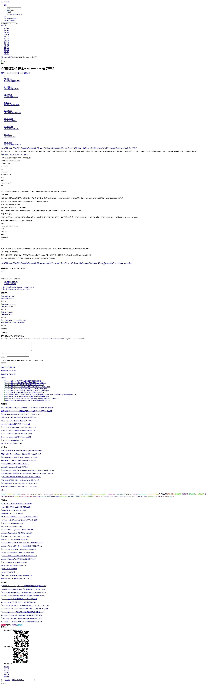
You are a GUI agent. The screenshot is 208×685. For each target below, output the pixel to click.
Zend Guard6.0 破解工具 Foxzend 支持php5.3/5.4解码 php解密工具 (19, 520)
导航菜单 (3, 25)
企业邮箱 (82, 148)
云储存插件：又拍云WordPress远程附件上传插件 (14, 539)
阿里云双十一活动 (58, 494)
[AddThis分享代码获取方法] (9, 569)
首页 (2, 57)
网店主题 (6, 38)
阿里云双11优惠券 (142, 494)
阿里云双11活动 (127, 494)
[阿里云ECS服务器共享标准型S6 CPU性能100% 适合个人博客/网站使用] (21, 451)
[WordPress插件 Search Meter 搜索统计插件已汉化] (15, 464)
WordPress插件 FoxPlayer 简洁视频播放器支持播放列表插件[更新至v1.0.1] (21, 615)
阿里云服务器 (10, 494)
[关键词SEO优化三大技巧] (8, 304)
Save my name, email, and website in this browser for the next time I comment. (23, 360)
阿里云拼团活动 (17, 494)
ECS (170, 496)
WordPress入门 (98, 496)
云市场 (113, 148)
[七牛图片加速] (39, 680)
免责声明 (6, 674)
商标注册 (126, 148)
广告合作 (6, 672)
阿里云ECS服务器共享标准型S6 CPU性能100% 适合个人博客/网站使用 (21, 454)
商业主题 (7, 680)
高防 (100, 148)
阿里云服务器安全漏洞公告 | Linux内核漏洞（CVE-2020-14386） (19, 486)
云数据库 (26, 148)
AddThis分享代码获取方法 (8, 572)
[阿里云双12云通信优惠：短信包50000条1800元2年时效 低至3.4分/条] (21, 477)
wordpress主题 (142, 496)
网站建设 (185, 494)
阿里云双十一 (104, 494)
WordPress (159, 496)
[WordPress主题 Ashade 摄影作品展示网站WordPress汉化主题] (18, 549)
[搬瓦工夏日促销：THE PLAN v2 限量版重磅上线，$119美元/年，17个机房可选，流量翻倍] (27, 407)
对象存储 (52, 148)
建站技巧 (11, 496)
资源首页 (6, 28)
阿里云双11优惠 (150, 494)
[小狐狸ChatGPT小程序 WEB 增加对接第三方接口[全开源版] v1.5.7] (20, 414)
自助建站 (178, 494)
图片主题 (6, 36)
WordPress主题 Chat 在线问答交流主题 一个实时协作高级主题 (18, 602)
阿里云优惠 (162, 494)
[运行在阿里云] (30, 680)
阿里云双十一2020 (96, 494)
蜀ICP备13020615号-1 (18, 680)
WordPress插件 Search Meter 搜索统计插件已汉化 (14, 467)
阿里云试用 (3, 494)
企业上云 (8, 625)
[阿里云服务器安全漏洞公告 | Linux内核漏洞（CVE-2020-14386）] (20, 483)
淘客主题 (6, 42)
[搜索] (16, 23)
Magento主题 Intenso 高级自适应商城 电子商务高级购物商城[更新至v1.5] (21, 621)
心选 (119, 148)
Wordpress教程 (45, 496)
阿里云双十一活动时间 (26, 494)
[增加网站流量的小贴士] (8, 296)
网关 (67, 148)
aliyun (172, 496)
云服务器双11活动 (23, 496)
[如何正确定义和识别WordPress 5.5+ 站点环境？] (15, 154)
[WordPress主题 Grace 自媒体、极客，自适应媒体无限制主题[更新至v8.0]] (22, 543)
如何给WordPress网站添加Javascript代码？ (15, 289)
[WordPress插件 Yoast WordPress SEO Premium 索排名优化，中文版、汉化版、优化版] (25, 605)
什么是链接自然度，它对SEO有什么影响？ (13, 322)
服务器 (197, 494)
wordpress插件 (63, 496)
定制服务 (6, 54)
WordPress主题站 (5, 1)
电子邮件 (4, 357)
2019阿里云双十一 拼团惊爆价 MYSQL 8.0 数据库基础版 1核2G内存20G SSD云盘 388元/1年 (27, 473)
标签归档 (6, 669)
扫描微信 (6, 20)
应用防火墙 (91, 148)
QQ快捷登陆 (10, 14)
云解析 (74, 148)
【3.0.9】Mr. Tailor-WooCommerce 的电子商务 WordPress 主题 (18, 430)
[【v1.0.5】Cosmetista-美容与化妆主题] (12, 440)
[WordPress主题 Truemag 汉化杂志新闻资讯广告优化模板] (17, 530)
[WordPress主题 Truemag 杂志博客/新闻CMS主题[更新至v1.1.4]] (19, 556)
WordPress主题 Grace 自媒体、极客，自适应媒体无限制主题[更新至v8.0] (21, 546)
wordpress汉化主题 (36, 496)
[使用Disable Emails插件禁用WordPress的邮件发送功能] (16, 575)
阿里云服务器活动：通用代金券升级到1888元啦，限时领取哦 (18, 460)
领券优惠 (3, 625)
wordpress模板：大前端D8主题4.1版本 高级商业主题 (15, 507)
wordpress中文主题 (152, 496)
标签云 (3, 490)
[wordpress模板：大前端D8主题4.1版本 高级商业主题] (16, 503)
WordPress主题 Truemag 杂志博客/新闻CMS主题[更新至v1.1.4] (18, 559)
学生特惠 (19, 625)
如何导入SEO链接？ (6, 314)
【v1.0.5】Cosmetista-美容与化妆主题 (11, 443)
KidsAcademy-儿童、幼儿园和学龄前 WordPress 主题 (15, 424)
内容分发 (43, 148)
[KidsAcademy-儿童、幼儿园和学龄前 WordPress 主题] (16, 420)
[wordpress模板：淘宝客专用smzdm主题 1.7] (13, 510)
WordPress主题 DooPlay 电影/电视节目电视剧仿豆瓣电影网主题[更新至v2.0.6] (22, 595)
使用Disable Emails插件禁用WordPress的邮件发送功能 (16, 578)
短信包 (106, 148)
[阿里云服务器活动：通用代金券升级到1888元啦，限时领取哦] (19, 457)
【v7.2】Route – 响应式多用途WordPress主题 (13, 565)
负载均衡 (60, 148)
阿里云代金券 (170, 494)
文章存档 (6, 667)
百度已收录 (27, 73)
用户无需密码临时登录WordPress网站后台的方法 (17, 287)
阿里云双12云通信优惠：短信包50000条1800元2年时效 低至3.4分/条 (20, 480)
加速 (42, 263)
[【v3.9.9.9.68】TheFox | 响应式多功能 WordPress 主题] (16, 433)
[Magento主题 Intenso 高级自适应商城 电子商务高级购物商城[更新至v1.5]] (22, 618)
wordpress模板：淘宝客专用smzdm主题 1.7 (13, 513)
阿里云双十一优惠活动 (77, 494)
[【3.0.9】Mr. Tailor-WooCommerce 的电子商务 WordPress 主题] (18, 427)
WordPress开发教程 (74, 496)
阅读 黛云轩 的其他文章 (11, 282)
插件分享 (6, 44)
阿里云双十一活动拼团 (37, 494)
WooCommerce (166, 496)
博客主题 (6, 32)
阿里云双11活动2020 (119, 494)
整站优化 (201, 494)
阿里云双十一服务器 (67, 494)
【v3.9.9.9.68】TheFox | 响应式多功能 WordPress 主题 (16, 437)
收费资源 (6, 46)
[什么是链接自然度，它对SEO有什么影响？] (14, 320)
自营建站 (133, 148)
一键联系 (19, 630)
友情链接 (6, 676)
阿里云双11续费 (111, 494)
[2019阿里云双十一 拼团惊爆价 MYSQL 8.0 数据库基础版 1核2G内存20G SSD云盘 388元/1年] (27, 470)
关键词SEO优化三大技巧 (8, 306)
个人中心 (6, 670)
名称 (2, 354)
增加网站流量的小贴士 (7, 298)
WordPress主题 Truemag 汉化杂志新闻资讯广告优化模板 (16, 533)
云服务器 (5, 148)
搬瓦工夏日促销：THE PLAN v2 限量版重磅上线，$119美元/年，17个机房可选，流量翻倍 (26, 411)
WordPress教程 (8, 57)
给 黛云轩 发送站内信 (10, 284)
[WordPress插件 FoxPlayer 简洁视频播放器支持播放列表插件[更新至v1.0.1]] (22, 612)
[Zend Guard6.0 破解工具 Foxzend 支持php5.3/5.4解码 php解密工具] (20, 516)
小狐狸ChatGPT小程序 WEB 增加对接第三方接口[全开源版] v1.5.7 (19, 417)
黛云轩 (3, 73)
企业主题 (6, 30)
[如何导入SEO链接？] (7, 312)
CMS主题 (6, 34)
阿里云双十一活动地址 (48, 494)
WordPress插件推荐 (55, 496)
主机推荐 (6, 52)
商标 (122, 263)
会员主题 (6, 48)
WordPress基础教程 (87, 496)
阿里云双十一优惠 (87, 494)
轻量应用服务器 (15, 148)
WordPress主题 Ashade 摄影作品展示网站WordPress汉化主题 (17, 552)
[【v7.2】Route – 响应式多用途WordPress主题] (14, 562)
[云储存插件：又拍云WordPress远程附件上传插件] (15, 536)
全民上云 (14, 625)
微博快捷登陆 (18, 14)
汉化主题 (6, 40)
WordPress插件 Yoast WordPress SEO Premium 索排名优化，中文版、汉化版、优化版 (24, 608)
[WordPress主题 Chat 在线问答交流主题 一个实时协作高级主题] (19, 599)
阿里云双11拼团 (134, 494)
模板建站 (192, 494)
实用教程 (6, 50)
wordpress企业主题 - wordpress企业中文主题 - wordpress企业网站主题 (121, 496)
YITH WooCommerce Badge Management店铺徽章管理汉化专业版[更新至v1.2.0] (23, 589)
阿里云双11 (156, 494)
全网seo (16, 496)
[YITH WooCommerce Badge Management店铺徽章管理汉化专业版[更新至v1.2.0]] (23, 586)
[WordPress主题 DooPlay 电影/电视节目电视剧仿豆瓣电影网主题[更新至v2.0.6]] (23, 592)
